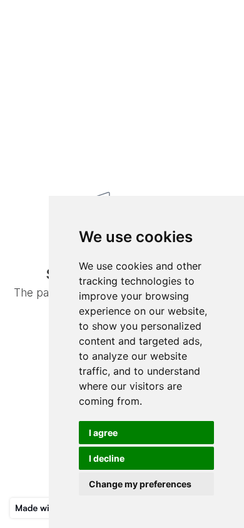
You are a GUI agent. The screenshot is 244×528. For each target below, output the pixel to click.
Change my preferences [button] (140, 484)
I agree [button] (103, 432)
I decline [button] (107, 458)
